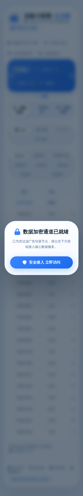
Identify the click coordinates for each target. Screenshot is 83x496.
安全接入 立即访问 (45, 262)
